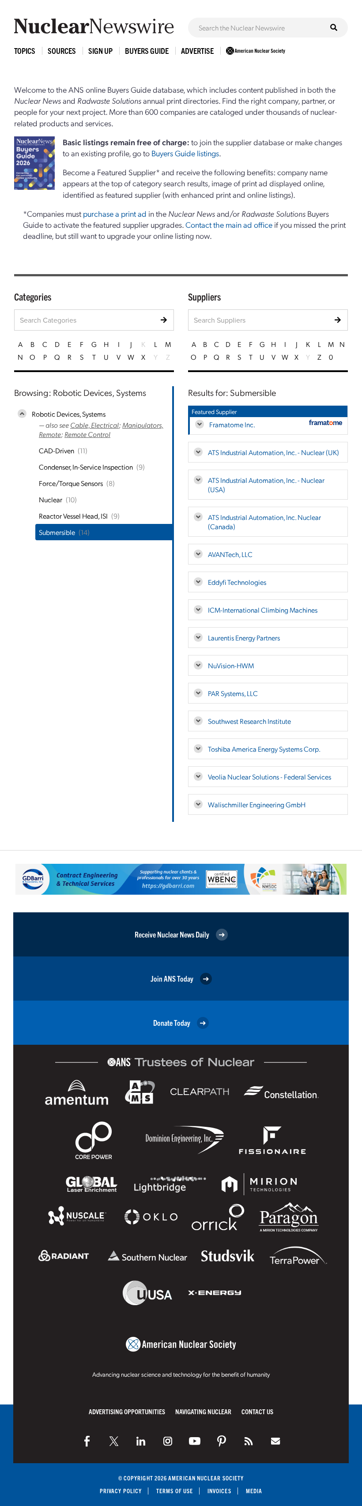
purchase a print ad (115, 213)
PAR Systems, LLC (233, 693)
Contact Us (257, 1411)
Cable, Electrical (94, 424)
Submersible (57, 532)
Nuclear (50, 499)
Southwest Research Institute (249, 721)
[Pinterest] (221, 1441)
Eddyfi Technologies (237, 582)
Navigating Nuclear (203, 1411)
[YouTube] (194, 1441)
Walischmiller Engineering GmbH (256, 804)
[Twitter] (114, 1441)
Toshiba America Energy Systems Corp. (264, 748)
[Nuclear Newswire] (248, 1441)
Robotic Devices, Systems (69, 413)
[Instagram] (167, 1441)
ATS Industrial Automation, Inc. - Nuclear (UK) (273, 452)
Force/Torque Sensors (71, 483)
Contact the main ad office (228, 224)
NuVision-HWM (231, 665)
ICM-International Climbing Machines (262, 609)
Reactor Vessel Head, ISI (73, 515)
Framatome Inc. (232, 424)
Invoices (219, 1491)
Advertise (197, 50)
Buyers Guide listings (185, 153)
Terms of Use (174, 1491)
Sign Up (100, 50)
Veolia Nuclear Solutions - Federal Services (269, 776)
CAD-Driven (56, 450)
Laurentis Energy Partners (244, 637)
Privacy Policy (121, 1491)
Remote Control (87, 434)
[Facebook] (87, 1441)
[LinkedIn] (141, 1441)
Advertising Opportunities (127, 1411)
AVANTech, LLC (230, 554)
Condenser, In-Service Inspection (86, 466)
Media (254, 1491)
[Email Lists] (275, 1441)
